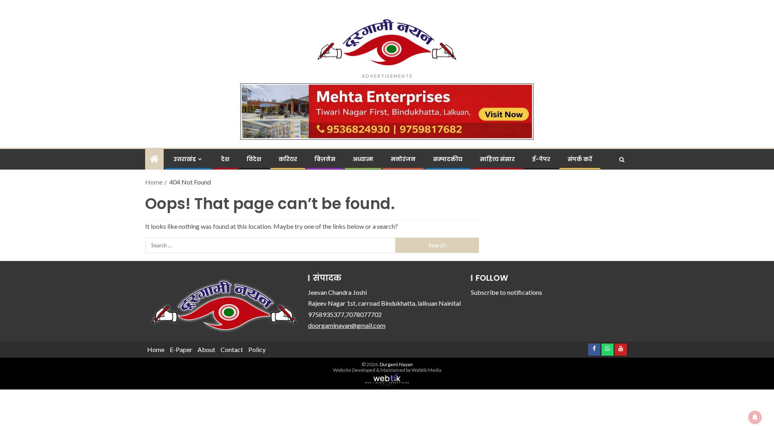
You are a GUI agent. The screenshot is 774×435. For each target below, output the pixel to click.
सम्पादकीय (447, 159)
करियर (288, 159)
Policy (257, 349)
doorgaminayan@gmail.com (346, 325)
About (206, 349)
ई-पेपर (541, 159)
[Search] (622, 159)
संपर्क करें (580, 159)
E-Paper (181, 349)
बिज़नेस (324, 159)
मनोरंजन (403, 159)
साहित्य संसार (497, 159)
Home (155, 349)
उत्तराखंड (184, 159)
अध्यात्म (363, 159)
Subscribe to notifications (506, 292)
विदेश (254, 159)
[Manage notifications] (755, 417)
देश (225, 159)
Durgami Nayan (396, 364)
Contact (232, 349)
